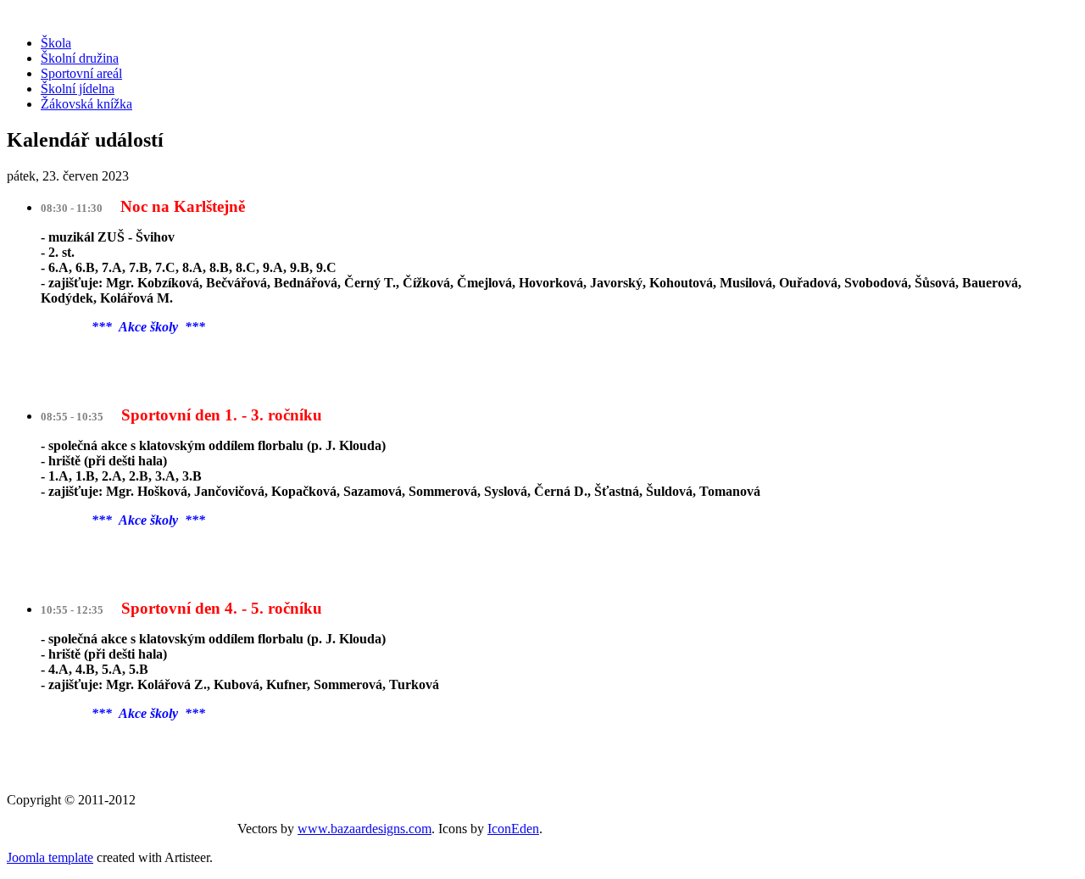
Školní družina (80, 58)
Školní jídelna (77, 88)
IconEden (513, 828)
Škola (56, 43)
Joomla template (50, 857)
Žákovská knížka (86, 104)
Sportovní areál (81, 73)
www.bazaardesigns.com (364, 828)
